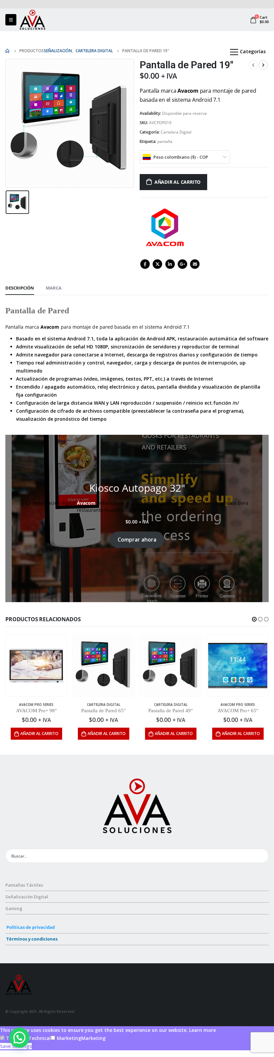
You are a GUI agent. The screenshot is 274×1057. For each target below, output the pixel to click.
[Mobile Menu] (10, 19)
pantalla (164, 141)
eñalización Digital (28, 897)
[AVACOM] (165, 227)
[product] (36, 665)
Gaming (13, 908)
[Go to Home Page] (7, 51)
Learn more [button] (202, 1030)
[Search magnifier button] (261, 856)
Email (194, 264)
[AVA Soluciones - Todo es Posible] (32, 20)
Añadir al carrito (177, 182)
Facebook (145, 264)
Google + (182, 264)
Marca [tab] (53, 288)
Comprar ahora (137, 539)
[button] (254, 619)
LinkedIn (170, 264)
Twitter (157, 264)
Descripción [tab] (19, 288)
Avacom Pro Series (36, 704)
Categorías (253, 51)
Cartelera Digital (176, 132)
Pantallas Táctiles (24, 885)
